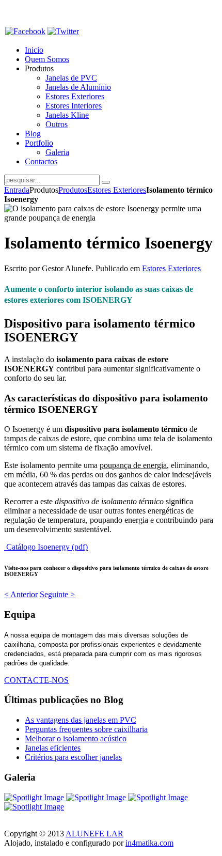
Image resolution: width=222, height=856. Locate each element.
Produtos (72, 189)
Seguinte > (57, 594)
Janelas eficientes (53, 747)
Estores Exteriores (116, 189)
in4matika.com (149, 842)
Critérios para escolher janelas (73, 757)
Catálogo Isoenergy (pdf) (46, 546)
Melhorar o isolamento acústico (75, 738)
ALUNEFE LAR (94, 833)
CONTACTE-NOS (36, 680)
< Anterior (21, 594)
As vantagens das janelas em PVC (80, 719)
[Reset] (106, 182)
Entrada (16, 189)
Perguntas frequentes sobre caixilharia (86, 729)
